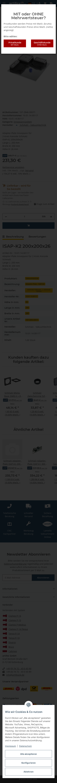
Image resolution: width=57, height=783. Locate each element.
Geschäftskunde (42, 43)
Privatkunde (15, 43)
